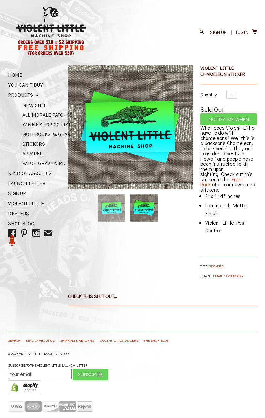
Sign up (218, 32)
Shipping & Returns (77, 340)
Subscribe (90, 374)
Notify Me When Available (229, 120)
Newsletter (12, 240)
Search (14, 340)
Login (242, 32)
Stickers (216, 266)
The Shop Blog (156, 340)
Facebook (233, 275)
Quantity (208, 94)
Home (15, 75)
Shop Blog (21, 223)
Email (218, 275)
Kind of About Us (30, 173)
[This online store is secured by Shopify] (24, 393)
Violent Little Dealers (119, 340)
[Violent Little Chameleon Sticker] (130, 127)
